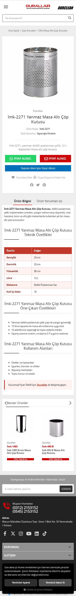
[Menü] (6, 7)
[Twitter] (13, 533)
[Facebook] (5, 533)
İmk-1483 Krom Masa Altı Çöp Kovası (19, 452)
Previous (5, 403)
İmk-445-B (48, 446)
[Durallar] (38, 6)
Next (70, 403)
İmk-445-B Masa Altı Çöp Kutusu (53, 452)
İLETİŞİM (9, 555)
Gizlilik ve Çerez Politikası (39, 589)
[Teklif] (20, 459)
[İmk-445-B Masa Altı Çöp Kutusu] (55, 425)
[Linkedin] (36, 533)
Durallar (38, 111)
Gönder (66, 488)
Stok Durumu (28, 133)
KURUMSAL (11, 547)
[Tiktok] (44, 533)
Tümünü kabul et (55, 582)
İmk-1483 (12, 446)
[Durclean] (66, 6)
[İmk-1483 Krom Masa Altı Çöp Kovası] (20, 425)
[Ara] (70, 17)
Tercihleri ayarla (21, 582)
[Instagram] (21, 533)
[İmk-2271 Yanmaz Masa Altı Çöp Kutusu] (38, 72)
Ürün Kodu (32, 128)
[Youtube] (29, 533)
